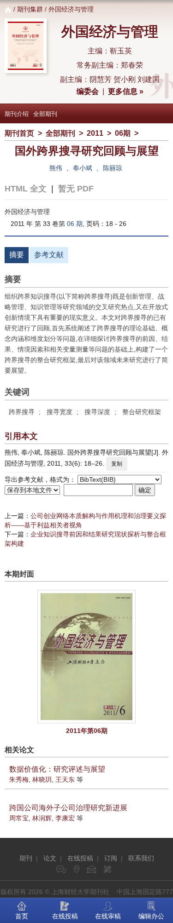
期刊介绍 (17, 113)
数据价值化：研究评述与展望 (57, 769)
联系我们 (141, 858)
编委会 (88, 91)
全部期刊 (45, 113)
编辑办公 (151, 916)
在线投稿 (80, 858)
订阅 (110, 858)
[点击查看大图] (86, 656)
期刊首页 (19, 133)
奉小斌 (82, 168)
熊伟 (55, 168)
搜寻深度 (97, 411)
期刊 (25, 858)
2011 (95, 133)
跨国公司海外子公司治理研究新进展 (68, 808)
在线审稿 (108, 916)
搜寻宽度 (59, 411)
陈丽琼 (112, 168)
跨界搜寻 (22, 411)
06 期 (75, 223)
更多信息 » (125, 91)
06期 (123, 133)
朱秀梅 (19, 779)
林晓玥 (42, 779)
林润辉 (42, 818)
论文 (49, 858)
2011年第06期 (86, 730)
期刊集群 (30, 9)
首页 (21, 916)
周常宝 (19, 818)
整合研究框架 (141, 411)
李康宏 (65, 818)
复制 (116, 464)
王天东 (65, 779)
